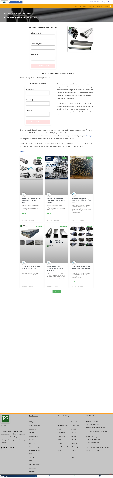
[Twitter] (11, 448)
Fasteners (32, 471)
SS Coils (31, 457)
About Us (107, 6)
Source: (22, 151)
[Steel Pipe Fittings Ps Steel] (4, 2)
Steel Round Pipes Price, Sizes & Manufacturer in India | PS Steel (31, 200)
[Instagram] (8, 448)
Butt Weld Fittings (34, 450)
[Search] (110, 6)
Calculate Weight (43, 66)
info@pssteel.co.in (106, 2)
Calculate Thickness (38, 122)
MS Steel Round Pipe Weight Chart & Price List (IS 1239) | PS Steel (56, 200)
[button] (57, 291)
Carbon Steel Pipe (34, 425)
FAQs (101, 447)
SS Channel (32, 468)
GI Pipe (31, 432)
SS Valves (32, 461)
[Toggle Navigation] (110, 474)
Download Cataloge (15, 2)
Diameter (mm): (36, 33)
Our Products (10, 13)
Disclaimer (96, 450)
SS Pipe (31, 422)
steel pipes (89, 136)
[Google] (2, 448)
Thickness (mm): (36, 44)
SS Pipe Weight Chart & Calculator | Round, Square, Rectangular (55, 268)
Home (76, 6)
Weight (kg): (30, 89)
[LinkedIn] (13, 448)
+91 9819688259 (94, 2)
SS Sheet (31, 454)
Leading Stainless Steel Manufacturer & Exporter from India (81, 200)
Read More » (24, 213)
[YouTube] (6, 448)
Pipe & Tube (33, 443)
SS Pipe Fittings (34, 436)
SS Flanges (32, 429)
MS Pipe (31, 439)
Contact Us (89, 447)
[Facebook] (4, 448)
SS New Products (34, 464)
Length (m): (35, 54)
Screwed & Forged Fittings (37, 447)
